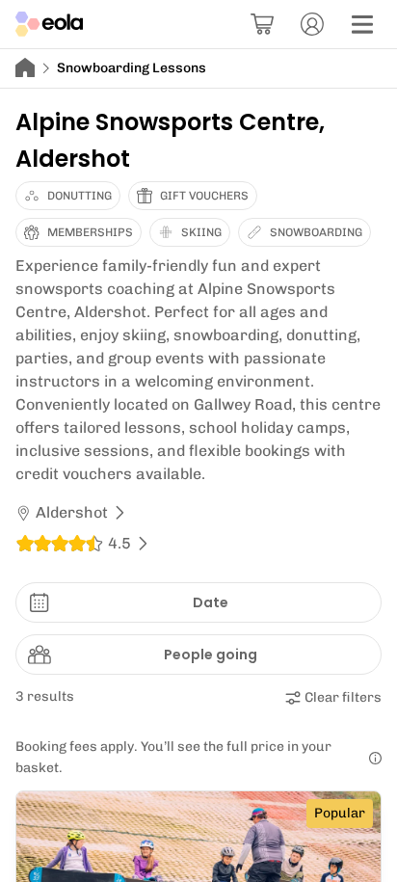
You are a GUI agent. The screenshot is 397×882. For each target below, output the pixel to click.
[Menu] (362, 24)
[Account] (312, 24)
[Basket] (262, 24)
